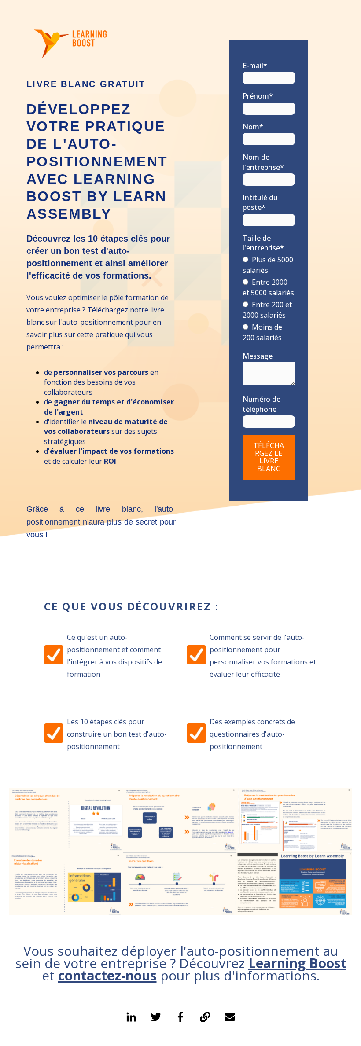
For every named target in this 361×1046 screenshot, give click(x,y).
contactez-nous (107, 975)
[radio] (269, 265)
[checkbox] (269, 299)
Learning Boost (297, 963)
